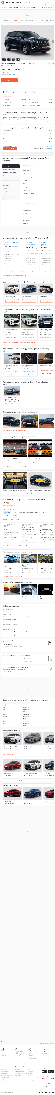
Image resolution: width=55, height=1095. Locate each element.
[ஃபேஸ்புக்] (39, 1093)
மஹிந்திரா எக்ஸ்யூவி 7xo (44, 296)
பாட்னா (4, 723)
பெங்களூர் (5, 705)
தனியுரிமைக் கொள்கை (5, 1077)
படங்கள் (36, 20)
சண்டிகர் (4, 725)
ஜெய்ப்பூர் (4, 721)
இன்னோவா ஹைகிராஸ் (7, 20)
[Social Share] (53, 63)
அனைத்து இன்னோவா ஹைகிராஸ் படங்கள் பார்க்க (13, 430)
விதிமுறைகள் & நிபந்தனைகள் (6, 1075)
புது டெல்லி (12, 74)
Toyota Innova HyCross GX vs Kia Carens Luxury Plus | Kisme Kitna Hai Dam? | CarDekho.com (40, 459)
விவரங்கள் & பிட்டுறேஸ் (29, 20)
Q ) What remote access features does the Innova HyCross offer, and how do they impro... (24, 616)
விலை (22, 20)
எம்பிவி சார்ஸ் (8, 596)
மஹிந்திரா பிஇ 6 (8, 801)
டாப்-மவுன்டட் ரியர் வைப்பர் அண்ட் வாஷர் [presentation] (21, 95)
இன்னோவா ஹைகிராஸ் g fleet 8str (45, 244)
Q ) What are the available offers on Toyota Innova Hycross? (17, 626)
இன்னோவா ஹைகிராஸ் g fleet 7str (31, 244)
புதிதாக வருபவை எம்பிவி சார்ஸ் (45, 597)
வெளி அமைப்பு (6, 185)
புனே (4, 709)
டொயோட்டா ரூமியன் (29, 746)
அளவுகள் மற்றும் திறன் (7, 175)
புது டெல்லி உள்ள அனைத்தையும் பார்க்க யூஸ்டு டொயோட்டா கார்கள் (20, 342)
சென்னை (5, 714)
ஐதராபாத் (5, 711)
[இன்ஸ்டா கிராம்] (49, 1093)
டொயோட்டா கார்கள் (7, 754)
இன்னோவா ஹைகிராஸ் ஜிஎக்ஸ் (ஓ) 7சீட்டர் (12, 243)
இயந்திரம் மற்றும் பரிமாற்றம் (8, 166)
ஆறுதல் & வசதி (6, 178)
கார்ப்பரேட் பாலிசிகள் (4, 1079)
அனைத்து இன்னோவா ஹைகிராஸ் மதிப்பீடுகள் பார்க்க (14, 545)
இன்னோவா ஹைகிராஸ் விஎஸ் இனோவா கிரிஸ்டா (12, 301)
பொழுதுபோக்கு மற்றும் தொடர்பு (9, 191)
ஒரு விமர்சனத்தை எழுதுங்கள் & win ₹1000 (11, 505)
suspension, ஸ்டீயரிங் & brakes (9, 172)
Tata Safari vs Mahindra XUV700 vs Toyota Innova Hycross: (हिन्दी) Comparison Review (13, 459)
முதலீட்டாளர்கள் (4, 1081)
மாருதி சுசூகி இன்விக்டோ (26, 296)
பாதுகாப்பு (5, 188)
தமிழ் (48, 2)
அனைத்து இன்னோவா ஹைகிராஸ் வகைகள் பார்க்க (13, 275)
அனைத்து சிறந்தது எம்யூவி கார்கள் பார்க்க (12, 780)
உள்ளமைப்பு (5, 182)
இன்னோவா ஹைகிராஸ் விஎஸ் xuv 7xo (47, 301)
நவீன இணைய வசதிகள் (8, 198)
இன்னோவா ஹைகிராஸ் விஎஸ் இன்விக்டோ (29, 301)
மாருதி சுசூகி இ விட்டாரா (30, 801)
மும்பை (4, 707)
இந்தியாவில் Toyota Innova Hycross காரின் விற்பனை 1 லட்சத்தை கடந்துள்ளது (28, 566)
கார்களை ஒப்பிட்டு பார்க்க (12, 371)
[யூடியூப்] (46, 1093)
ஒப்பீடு (22, 271)
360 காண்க (52, 20)
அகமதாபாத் (5, 716)
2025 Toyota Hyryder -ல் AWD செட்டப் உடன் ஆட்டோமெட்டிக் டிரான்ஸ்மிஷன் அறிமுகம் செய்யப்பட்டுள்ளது (11, 568)
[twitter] (42, 1093)
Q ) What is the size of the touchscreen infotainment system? (17, 611)
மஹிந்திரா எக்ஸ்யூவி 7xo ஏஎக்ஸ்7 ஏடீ (46, 365)
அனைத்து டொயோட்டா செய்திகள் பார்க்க (12, 576)
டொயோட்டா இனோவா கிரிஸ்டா (10, 296)
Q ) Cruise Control (7, 621)
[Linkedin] (53, 1093)
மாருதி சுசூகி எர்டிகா (8, 773)
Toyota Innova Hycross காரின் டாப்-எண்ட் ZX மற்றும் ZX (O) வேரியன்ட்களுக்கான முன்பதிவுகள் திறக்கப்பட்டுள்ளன (46, 568)
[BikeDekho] (44, 1078)
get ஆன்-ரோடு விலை (14, 72)
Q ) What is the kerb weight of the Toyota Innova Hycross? (16, 631)
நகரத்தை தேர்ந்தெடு (48, 7)
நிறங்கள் (46, 20)
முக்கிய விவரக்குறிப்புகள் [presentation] (7, 95)
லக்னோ (4, 718)
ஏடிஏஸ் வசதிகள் (6, 195)
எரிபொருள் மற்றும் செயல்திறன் (9, 169)
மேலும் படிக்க (49, 121)
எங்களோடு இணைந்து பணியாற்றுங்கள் (5, 1072)
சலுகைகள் (41, 20)
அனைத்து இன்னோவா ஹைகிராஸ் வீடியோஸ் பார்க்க (13, 466)
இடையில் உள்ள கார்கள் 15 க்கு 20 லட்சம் (29, 597)
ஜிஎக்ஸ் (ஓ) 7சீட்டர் (16, 20)
